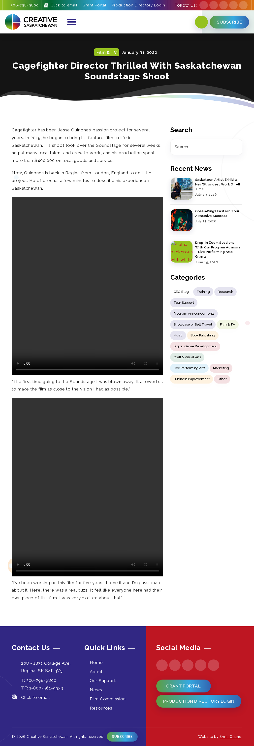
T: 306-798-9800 (39, 680)
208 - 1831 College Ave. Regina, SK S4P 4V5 (46, 667)
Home (96, 662)
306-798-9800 (25, 5)
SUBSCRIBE (229, 22)
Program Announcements (194, 313)
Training (203, 292)
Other (222, 379)
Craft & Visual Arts (187, 357)
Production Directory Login (138, 5)
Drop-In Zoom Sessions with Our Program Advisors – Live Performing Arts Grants (218, 250)
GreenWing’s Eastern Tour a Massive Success (217, 213)
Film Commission (108, 698)
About (96, 671)
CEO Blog (181, 292)
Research (225, 292)
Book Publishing (202, 335)
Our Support (103, 680)
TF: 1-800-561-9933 (42, 688)
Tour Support (184, 302)
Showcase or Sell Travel (193, 324)
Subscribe (122, 737)
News (96, 689)
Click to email (64, 5)
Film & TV (227, 324)
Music (178, 335)
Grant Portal (94, 5)
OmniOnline (230, 737)
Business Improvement (192, 379)
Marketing (221, 368)
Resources (101, 708)
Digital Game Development (195, 346)
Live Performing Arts (189, 368)
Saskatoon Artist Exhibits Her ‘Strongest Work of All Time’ (217, 184)
